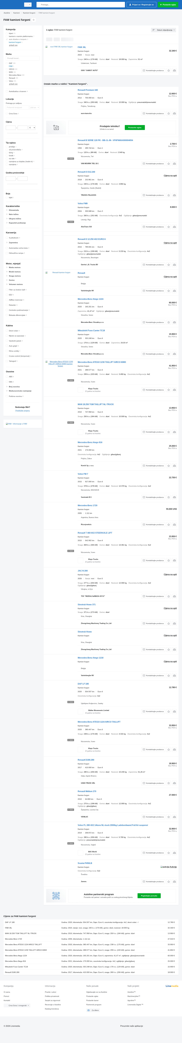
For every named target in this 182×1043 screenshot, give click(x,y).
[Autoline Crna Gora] (12, 5)
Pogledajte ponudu (149, 896)
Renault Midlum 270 (87, 791)
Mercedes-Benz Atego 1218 (90, 658)
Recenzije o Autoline (53, 1005)
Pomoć (6, 996)
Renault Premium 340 (88, 90)
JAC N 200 (83, 571)
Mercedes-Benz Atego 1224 (90, 299)
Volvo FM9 (83, 203)
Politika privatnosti (52, 996)
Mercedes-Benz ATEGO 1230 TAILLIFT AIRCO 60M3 (102, 362)
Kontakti (7, 1000)
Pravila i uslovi (50, 992)
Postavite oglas (134, 128)
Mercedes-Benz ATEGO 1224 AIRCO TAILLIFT (99, 722)
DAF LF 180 (83, 684)
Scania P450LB (85, 863)
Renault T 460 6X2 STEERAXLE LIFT (95, 533)
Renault (81, 273)
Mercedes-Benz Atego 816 (90, 442)
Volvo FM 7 (83, 474)
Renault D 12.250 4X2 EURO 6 (92, 239)
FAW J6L (82, 47)
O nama (7, 992)
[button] (168, 70)
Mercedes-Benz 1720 (87, 505)
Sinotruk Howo (85, 632)
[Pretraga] (38, 4)
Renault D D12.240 (86, 172)
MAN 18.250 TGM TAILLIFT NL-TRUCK (96, 404)
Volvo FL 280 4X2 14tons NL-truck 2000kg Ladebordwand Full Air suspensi (113, 825)
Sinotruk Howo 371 (87, 605)
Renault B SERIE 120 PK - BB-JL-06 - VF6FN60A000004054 (105, 140)
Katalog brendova (52, 1009)
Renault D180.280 (86, 760)
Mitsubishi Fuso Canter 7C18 (91, 330)
